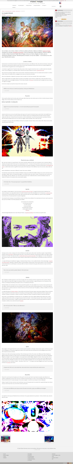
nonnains (9, 362)
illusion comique (15, 291)
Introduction (14, 5)
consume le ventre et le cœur (27, 191)
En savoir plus (61, 0)
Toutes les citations (55, 457)
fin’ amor (31, 80)
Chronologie (30, 453)
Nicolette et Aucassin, (18, 52)
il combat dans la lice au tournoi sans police (27, 255)
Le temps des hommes (37, 5)
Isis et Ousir (10, 254)
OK (65, 0)
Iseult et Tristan (46, 51)
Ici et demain (44, 5)
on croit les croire (48, 193)
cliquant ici (70, 26)
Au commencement (21, 5)
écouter (27, 210)
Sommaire (13, 7)
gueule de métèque (29, 212)
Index (53, 456)
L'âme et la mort (9, 15)
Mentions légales (6, 455)
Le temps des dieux (28, 5)
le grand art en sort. (40, 70)
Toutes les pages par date (56, 455)
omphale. (21, 300)
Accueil (4, 453)
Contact (4, 456)
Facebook (4, 457)
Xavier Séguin (3, 14)
